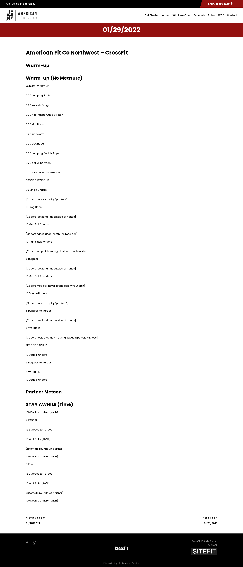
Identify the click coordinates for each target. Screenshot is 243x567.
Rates (211, 15)
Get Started (152, 15)
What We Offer (182, 15)
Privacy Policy (110, 563)
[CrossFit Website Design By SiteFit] (204, 551)
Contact (232, 15)
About (166, 15)
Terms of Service (131, 563)
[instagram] (34, 543)
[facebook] (27, 543)
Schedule (199, 15)
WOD (221, 15)
